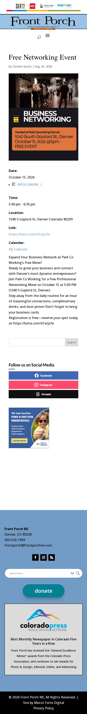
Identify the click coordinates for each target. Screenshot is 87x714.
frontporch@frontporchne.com (28, 545)
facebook (46, 375)
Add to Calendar (27, 184)
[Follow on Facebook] (35, 557)
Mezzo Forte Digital (49, 702)
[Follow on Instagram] (43, 557)
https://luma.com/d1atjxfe (29, 234)
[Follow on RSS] (51, 557)
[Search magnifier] (78, 573)
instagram (46, 385)
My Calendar (18, 249)
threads (46, 394)
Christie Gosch (22, 66)
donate (43, 590)
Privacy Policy (43, 708)
